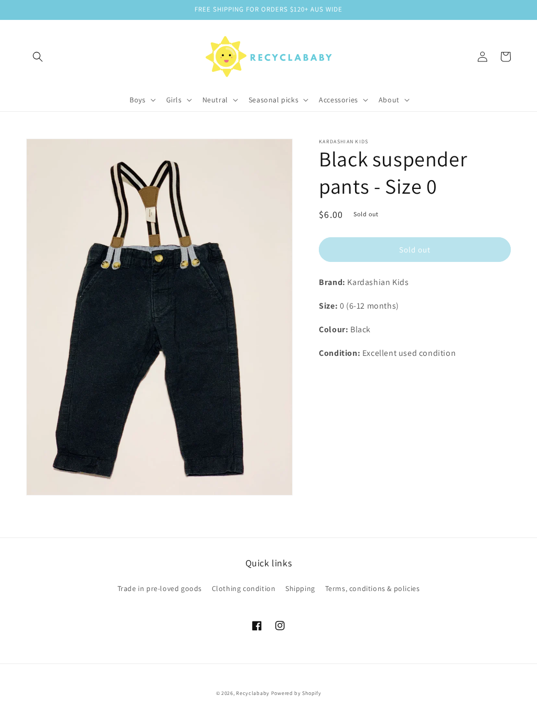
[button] (37, 56)
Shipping (300, 588)
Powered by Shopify (296, 693)
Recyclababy (253, 693)
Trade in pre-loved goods (159, 588)
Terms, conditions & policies (372, 588)
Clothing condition (244, 588)
